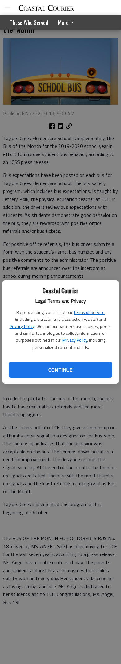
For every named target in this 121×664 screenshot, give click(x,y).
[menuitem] (67, 22)
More (63, 22)
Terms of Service (89, 312)
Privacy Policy (22, 326)
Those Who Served (29, 22)
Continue (60, 370)
